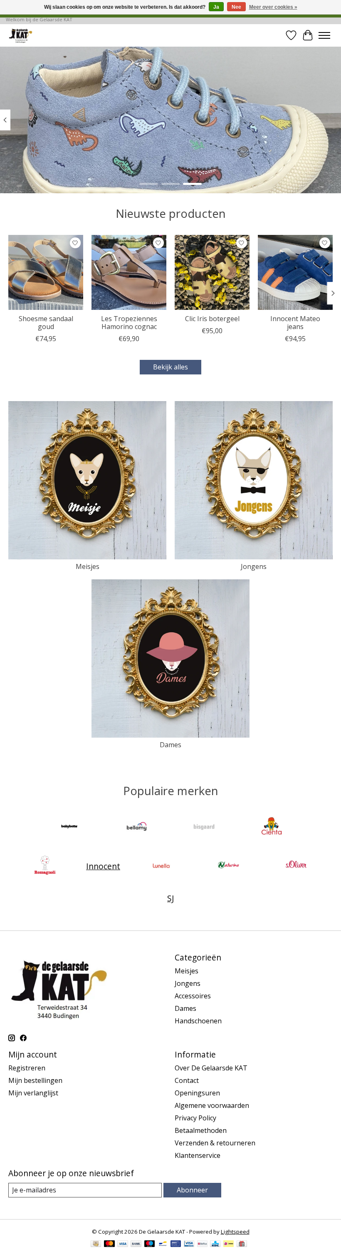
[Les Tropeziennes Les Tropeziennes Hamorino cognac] (128, 272)
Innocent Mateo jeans (295, 322)
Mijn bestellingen (35, 1080)
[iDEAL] (228, 1244)
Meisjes (87, 566)
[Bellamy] (137, 827)
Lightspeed (235, 1231)
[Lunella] (161, 866)
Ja (216, 7)
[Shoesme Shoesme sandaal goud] (45, 272)
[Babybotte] (69, 827)
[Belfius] (202, 1244)
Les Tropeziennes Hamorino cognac (129, 322)
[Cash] (96, 1244)
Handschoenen (198, 1020)
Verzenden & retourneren (215, 1142)
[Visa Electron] (189, 1244)
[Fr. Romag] (45, 866)
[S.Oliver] (296, 866)
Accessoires (193, 995)
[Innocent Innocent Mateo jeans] (295, 272)
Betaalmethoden (201, 1130)
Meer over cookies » (273, 7)
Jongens (254, 566)
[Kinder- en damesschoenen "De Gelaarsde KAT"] (20, 35)
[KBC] (215, 1244)
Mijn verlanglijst (33, 1092)
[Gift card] (242, 1244)
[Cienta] (271, 827)
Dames (170, 744)
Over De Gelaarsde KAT (211, 1067)
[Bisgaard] (204, 827)
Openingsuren (197, 1092)
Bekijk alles (170, 367)
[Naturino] (229, 866)
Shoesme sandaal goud (46, 322)
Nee (236, 7)
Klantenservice (197, 1155)
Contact (187, 1080)
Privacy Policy (195, 1117)
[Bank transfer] (136, 1244)
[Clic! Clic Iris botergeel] (212, 272)
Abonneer (192, 1190)
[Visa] (122, 1244)
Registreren (26, 1067)
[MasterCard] (109, 1244)
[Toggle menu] (324, 35)
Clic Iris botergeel (212, 318)
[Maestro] (149, 1244)
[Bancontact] (163, 1244)
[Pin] (175, 1244)
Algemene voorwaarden (212, 1105)
